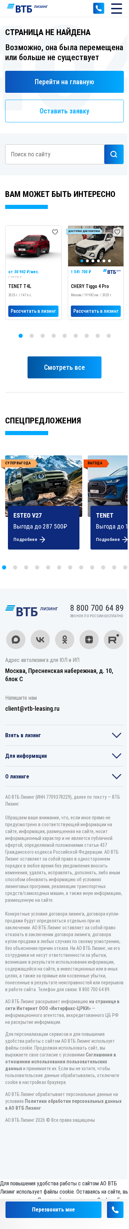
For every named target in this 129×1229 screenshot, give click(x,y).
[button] (21, 336)
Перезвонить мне (53, 1209)
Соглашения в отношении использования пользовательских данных (60, 1061)
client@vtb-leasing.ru (32, 708)
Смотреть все (64, 367)
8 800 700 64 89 (98, 8)
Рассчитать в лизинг (33, 311)
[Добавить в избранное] (55, 232)
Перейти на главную (64, 82)
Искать (113, 154)
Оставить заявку (64, 111)
